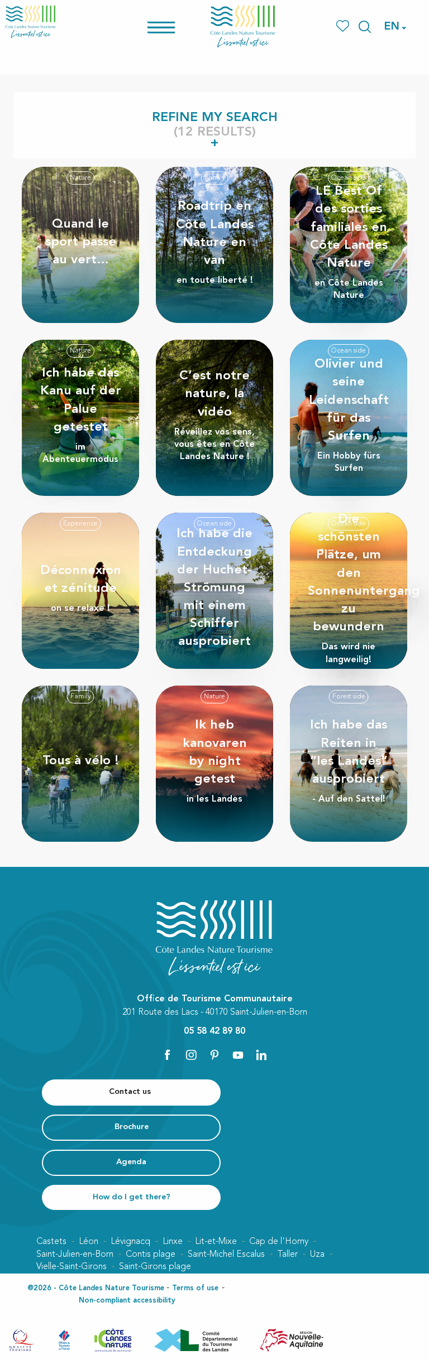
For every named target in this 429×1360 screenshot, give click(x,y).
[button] (364, 26)
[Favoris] (343, 26)
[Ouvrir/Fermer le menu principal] (175, 26)
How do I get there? (131, 1197)
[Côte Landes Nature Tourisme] (243, 26)
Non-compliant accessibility (127, 1300)
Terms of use (195, 1288)
